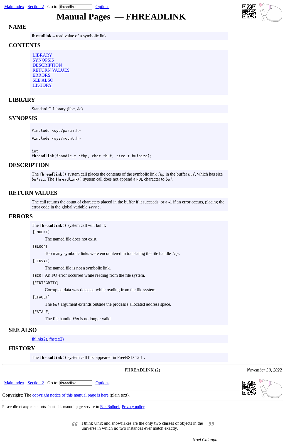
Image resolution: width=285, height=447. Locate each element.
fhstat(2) (56, 339)
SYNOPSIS (43, 60)
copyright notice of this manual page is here (70, 395)
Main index (14, 6)
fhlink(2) (39, 339)
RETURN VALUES (51, 70)
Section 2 (36, 6)
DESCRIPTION (47, 65)
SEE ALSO (43, 80)
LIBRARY (42, 55)
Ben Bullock (110, 406)
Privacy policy (133, 406)
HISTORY (42, 85)
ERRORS (41, 75)
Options (102, 6)
